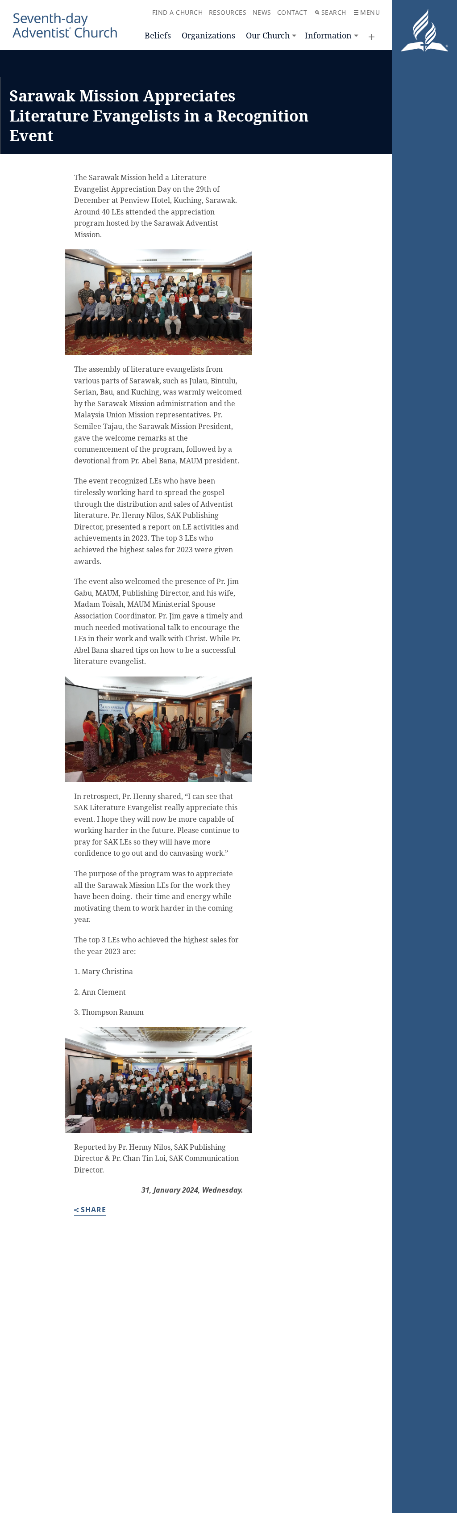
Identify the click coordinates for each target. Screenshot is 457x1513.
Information (328, 35)
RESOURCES (228, 12)
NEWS (262, 12)
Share (93, 1210)
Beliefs (158, 35)
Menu (370, 12)
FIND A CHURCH (177, 12)
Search (333, 12)
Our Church (268, 35)
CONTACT (292, 12)
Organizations (208, 35)
